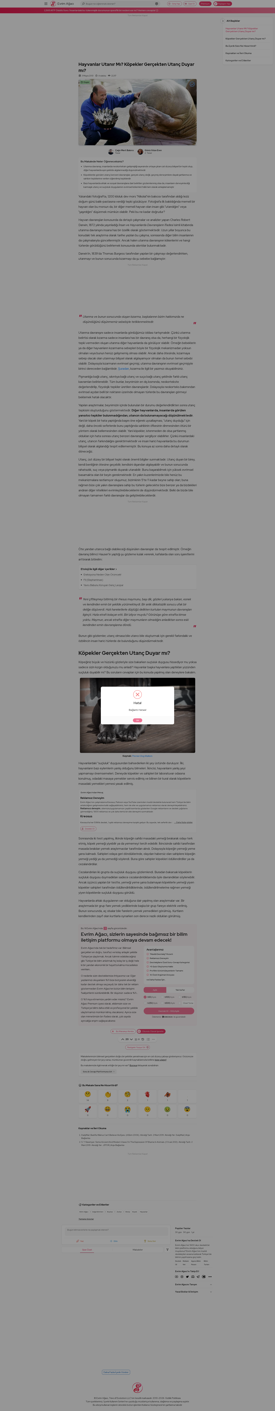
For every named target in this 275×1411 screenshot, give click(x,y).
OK (137, 720)
